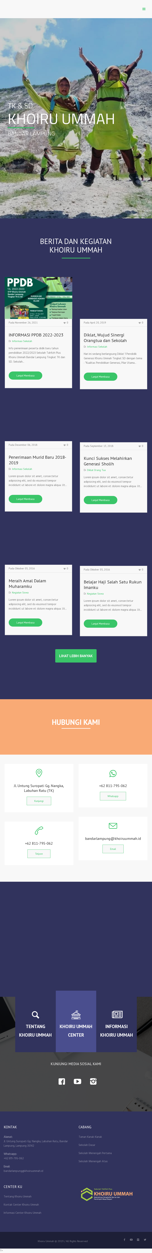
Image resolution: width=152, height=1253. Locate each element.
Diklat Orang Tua (96, 470)
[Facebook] (124, 1239)
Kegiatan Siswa (20, 592)
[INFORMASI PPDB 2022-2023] (38, 298)
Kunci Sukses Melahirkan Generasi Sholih (108, 461)
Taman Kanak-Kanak (90, 1137)
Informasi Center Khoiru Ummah (22, 1213)
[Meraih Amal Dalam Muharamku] (38, 544)
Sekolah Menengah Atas (93, 1161)
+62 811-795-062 (14, 1158)
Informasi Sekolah (22, 341)
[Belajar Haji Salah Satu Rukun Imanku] (113, 545)
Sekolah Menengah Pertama (95, 1153)
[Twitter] (131, 1239)
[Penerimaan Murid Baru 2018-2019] (38, 420)
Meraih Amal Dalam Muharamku (27, 583)
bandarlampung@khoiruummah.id (23, 1171)
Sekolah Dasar (87, 1145)
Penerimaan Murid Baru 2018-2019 (37, 460)
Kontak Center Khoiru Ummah (21, 1205)
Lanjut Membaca (25, 375)
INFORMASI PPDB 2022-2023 (36, 335)
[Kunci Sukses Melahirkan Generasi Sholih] (113, 421)
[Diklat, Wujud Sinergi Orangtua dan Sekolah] (113, 298)
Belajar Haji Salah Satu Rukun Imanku (113, 584)
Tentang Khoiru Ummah (18, 1196)
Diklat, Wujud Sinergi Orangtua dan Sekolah (105, 337)
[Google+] (138, 1239)
